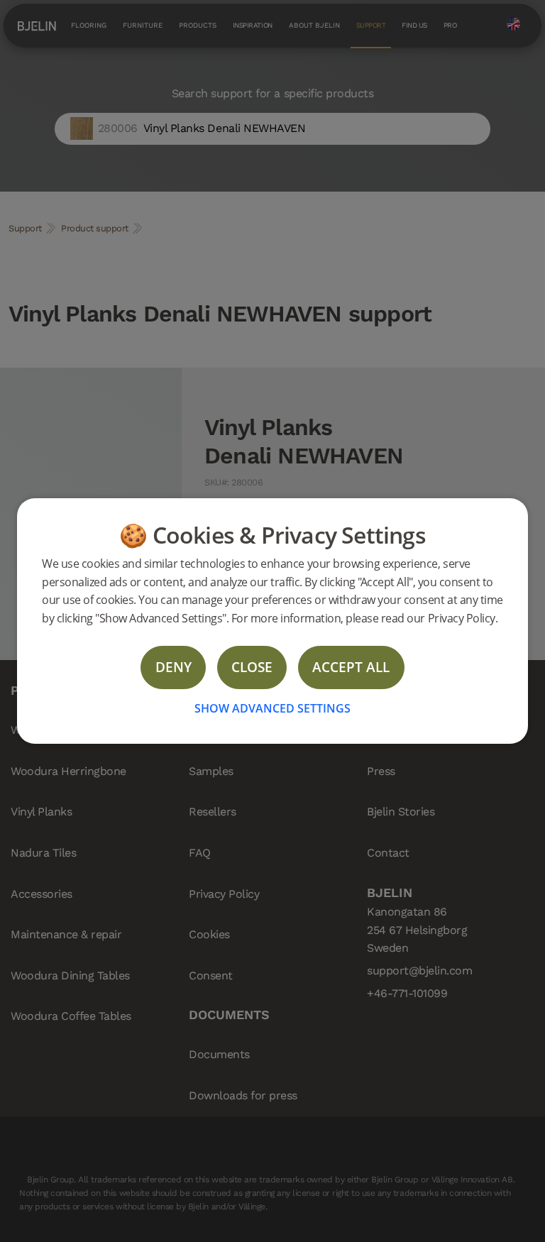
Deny (173, 666)
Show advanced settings (272, 708)
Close (251, 666)
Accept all (351, 666)
